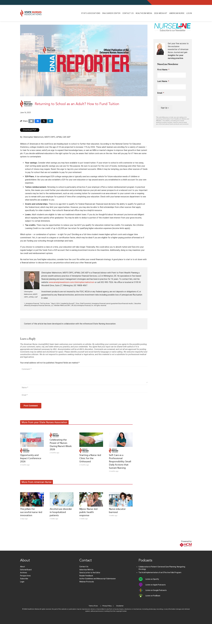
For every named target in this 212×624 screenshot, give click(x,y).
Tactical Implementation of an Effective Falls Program (160, 572)
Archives (23, 573)
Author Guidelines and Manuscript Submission (97, 579)
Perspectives (25, 576)
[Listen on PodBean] (142, 596)
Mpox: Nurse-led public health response (88, 512)
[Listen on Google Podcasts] (142, 590)
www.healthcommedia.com (180, 549)
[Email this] (31, 121)
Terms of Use (93, 606)
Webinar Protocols (86, 582)
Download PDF (29, 130)
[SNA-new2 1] (31, 13)
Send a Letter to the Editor (89, 573)
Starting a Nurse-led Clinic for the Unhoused (90, 458)
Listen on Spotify (152, 579)
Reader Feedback (86, 576)
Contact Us (83, 567)
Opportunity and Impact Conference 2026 (30, 458)
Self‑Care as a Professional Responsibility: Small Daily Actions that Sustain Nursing (120, 461)
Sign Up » (165, 108)
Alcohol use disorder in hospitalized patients (61, 512)
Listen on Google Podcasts (156, 590)
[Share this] (38, 121)
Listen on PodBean (153, 596)
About (22, 567)
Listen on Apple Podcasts (156, 585)
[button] (103, 13)
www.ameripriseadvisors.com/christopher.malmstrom (71, 282)
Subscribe (24, 579)
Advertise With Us (86, 570)
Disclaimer (119, 606)
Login (22, 582)
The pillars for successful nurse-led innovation (31, 512)
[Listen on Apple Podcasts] (142, 585)
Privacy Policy (107, 606)
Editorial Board (26, 570)
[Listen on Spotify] (142, 579)
